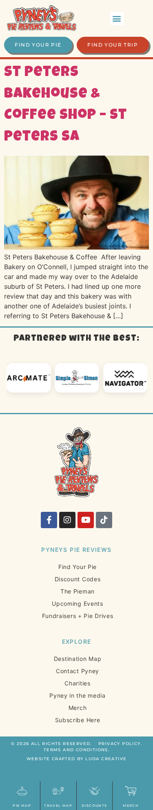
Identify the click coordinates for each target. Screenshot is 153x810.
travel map (58, 805)
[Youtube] (86, 520)
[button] (117, 18)
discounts (94, 805)
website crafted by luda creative (77, 758)
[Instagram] (67, 520)
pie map (22, 805)
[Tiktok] (104, 520)
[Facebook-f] (49, 520)
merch (131, 805)
